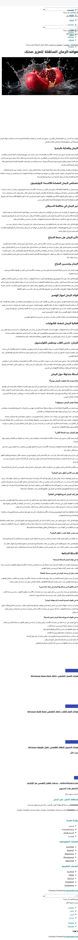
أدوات (76, 777)
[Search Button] (44, 9)
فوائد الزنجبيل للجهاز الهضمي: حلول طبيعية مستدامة (53, 747)
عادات (72, 911)
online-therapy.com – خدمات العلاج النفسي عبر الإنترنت (52, 783)
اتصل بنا (71, 836)
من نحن (71, 826)
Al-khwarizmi (69, 885)
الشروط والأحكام (69, 833)
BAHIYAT (70, 850)
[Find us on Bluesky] (75, 931)
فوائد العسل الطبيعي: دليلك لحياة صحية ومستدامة (54, 676)
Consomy (74, 45)
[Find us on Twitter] (77, 931)
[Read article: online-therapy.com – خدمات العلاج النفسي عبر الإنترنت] (39, 766)
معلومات (70, 10)
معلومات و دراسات (55, 45)
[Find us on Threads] (73, 931)
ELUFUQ (70, 872)
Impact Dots (69, 861)
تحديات (71, 40)
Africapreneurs (68, 857)
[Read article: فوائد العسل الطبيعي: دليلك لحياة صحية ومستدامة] (39, 657)
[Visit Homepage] (66, 5)
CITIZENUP (69, 882)
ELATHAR (70, 847)
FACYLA (71, 878)
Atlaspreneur (69, 854)
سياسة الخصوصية (68, 829)
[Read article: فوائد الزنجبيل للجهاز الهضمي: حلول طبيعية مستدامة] (39, 727)
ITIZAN (71, 875)
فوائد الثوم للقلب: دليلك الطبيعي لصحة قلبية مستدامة (52, 711)
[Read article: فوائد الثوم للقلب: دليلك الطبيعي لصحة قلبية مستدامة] (39, 692)
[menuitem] (71, 47)
